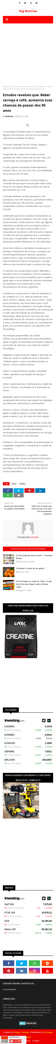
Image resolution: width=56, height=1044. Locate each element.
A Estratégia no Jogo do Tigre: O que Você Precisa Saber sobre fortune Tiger (34, 584)
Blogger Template (21, 1032)
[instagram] (31, 3)
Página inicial (8, 86)
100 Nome (9, 116)
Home (20, 1041)
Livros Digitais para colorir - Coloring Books (34, 556)
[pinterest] (36, 3)
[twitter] (25, 3)
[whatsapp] (34, 963)
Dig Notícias (28, 11)
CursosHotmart (9, 989)
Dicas (14, 483)
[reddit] (47, 963)
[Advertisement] (28, 51)
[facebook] (19, 3)
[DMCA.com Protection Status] (28, 1024)
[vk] (21, 971)
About (27, 1041)
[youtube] (47, 971)
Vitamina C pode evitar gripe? (30, 568)
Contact (35, 1041)
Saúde (17, 86)
